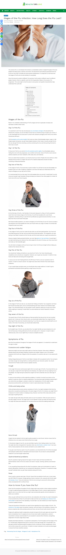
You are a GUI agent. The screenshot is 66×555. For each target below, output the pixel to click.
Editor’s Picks (20, 10)
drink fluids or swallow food (43, 445)
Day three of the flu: (31, 96)
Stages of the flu (29, 91)
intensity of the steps (14, 507)
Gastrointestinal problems (32, 112)
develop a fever (14, 480)
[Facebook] (1, 21)
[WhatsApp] (1, 36)
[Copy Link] (1, 41)
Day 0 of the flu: (30, 92)
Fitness (34, 10)
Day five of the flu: (30, 99)
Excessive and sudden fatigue (33, 106)
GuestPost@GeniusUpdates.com (44, 551)
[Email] (1, 26)
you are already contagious (37, 130)
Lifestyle (41, 10)
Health (28, 10)
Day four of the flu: (30, 98)
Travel (54, 10)
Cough (28, 108)
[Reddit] (1, 31)
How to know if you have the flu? (33, 115)
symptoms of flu (36, 531)
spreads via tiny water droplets (19, 139)
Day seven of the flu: (31, 102)
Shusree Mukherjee (9, 20)
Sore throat (29, 111)
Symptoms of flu (29, 105)
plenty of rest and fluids (43, 238)
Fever (28, 114)
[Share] (1, 44)
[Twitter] (1, 23)
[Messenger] (1, 39)
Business (48, 10)
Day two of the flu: (30, 95)
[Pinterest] (1, 28)
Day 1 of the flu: (30, 94)
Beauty (12, 10)
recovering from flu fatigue (14, 531)
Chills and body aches (31, 109)
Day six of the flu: (30, 101)
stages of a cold (27, 531)
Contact (6, 10)
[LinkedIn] (1, 33)
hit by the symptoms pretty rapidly (33, 151)
